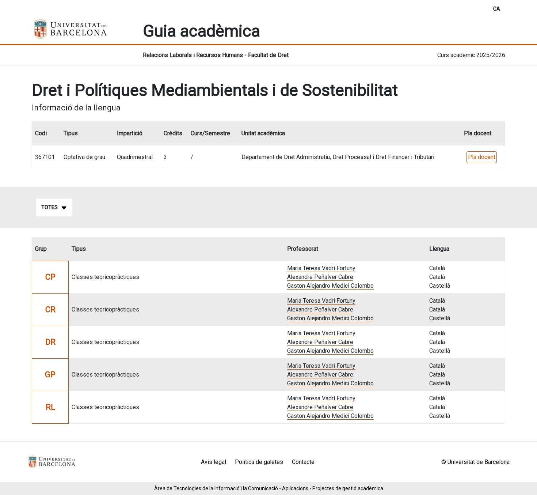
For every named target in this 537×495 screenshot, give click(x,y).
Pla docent (481, 157)
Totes (49, 207)
